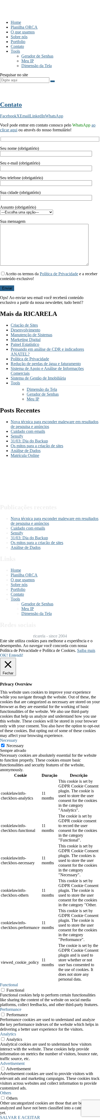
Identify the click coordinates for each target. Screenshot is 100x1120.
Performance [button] (10, 1009)
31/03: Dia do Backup (29, 441)
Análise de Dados (26, 450)
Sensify (17, 436)
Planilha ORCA (24, 27)
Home (16, 22)
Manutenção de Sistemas (31, 334)
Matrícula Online (25, 455)
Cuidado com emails (28, 431)
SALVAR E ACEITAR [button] (20, 1117)
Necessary (15, 745)
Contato (17, 46)
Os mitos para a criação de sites (37, 446)
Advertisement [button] (12, 1063)
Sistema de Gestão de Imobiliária (38, 378)
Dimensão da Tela (36, 65)
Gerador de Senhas (37, 56)
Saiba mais (86, 650)
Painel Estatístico (25, 344)
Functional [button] (9, 985)
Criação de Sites (24, 325)
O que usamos (23, 32)
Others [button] (5, 1093)
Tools (15, 51)
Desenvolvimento (25, 330)
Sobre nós (19, 37)
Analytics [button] (8, 1034)
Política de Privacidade (59, 274)
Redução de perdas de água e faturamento (46, 363)
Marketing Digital (26, 339)
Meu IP (27, 61)
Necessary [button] (8, 740)
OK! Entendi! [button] (11, 655)
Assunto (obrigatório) (18, 207)
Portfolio (18, 41)
